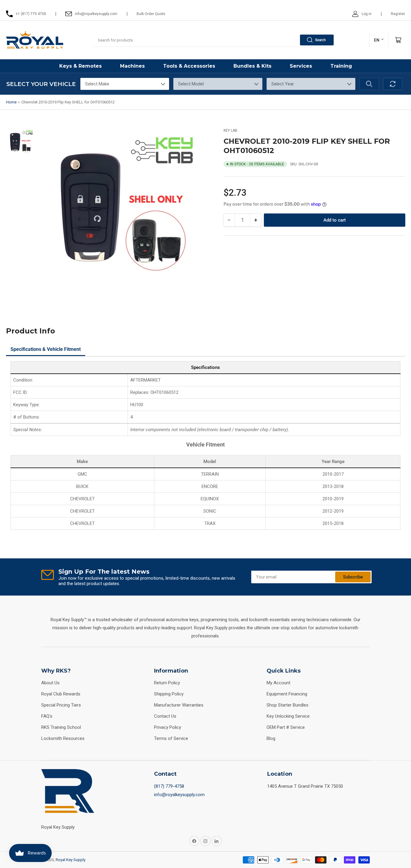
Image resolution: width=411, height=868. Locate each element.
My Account (278, 683)
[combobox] (213, 40)
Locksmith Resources (63, 738)
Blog (271, 738)
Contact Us (165, 716)
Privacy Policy (167, 727)
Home (11, 102)
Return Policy (167, 683)
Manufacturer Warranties (178, 705)
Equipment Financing (287, 694)
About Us (50, 683)
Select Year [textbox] (282, 84)
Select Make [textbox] (97, 84)
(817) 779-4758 (169, 786)
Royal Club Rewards (60, 694)
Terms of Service (171, 738)
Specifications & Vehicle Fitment (46, 349)
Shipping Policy (169, 694)
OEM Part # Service (286, 727)
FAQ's (46, 716)
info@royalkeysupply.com (179, 794)
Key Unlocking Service (288, 716)
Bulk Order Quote (151, 14)
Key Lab (230, 130)
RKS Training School (61, 727)
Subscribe (353, 577)
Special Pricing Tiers (61, 705)
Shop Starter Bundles (287, 705)
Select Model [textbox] (191, 84)
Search (320, 40)
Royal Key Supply (70, 859)
